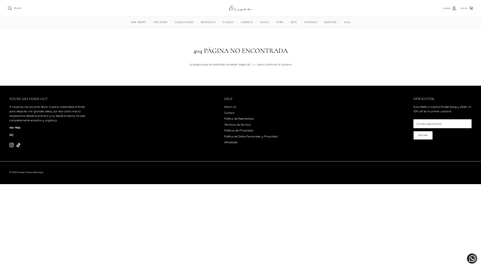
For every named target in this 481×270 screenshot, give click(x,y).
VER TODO (160, 22)
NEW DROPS (138, 22)
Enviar (423, 135)
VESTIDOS (310, 22)
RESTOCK (330, 22)
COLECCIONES (184, 22)
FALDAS (228, 22)
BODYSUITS (208, 22)
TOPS (279, 22)
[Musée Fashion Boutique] (240, 8)
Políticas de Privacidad (238, 130)
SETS (293, 22)
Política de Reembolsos (239, 118)
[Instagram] (11, 145)
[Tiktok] (18, 145)
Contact (229, 113)
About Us (230, 107)
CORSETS (247, 22)
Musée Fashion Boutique (30, 172)
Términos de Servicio (237, 124)
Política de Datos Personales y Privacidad (251, 136)
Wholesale (230, 142)
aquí (254, 64)
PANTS (264, 22)
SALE (347, 22)
